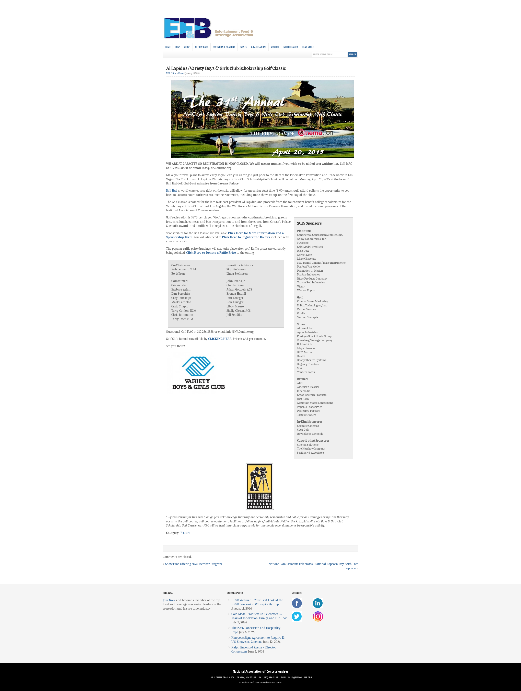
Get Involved (201, 46)
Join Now (169, 600)
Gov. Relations (258, 46)
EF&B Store (308, 46)
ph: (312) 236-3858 (268, 677)
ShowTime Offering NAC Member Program (193, 564)
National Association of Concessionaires (260, 671)
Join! (177, 46)
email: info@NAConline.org (296, 677)
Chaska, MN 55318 (246, 677)
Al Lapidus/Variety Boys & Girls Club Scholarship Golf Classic (226, 68)
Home (168, 46)
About (187, 46)
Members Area (290, 46)
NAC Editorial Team (175, 73)
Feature (185, 533)
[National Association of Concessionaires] (211, 38)
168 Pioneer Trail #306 (221, 677)
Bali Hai (171, 190)
